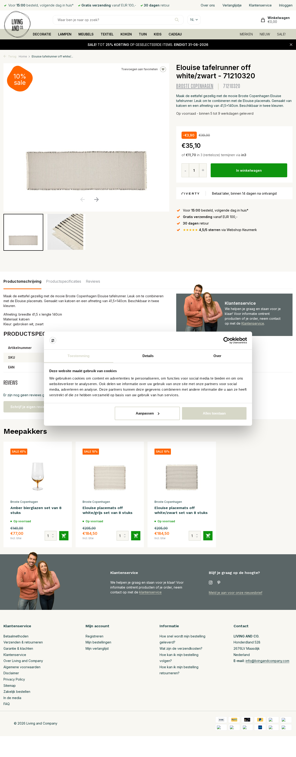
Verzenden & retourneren (23, 642)
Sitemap (9, 685)
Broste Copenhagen (194, 86)
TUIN (143, 34)
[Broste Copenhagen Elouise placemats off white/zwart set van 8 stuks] (181, 473)
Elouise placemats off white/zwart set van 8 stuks (181, 510)
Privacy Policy (14, 679)
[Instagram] (211, 583)
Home (23, 56)
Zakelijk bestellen (16, 692)
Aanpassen (145, 413)
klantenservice (150, 592)
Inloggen (286, 5)
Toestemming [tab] (78, 356)
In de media (12, 698)
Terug (11, 56)
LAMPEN (64, 34)
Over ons (208, 5)
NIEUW (265, 34)
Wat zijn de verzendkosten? (181, 648)
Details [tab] (148, 356)
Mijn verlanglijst (97, 648)
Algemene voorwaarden (21, 667)
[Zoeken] (176, 19)
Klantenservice (260, 5)
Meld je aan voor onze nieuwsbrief (235, 593)
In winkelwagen (249, 170)
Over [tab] (217, 356)
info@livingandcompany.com (267, 661)
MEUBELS (86, 34)
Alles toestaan (214, 413)
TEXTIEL (107, 34)
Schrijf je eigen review (29, 407)
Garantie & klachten (18, 648)
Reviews (93, 281)
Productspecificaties (63, 281)
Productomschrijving (22, 281)
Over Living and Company (23, 661)
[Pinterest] (219, 583)
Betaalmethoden (15, 636)
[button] (96, 199)
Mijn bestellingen (98, 642)
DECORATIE (42, 34)
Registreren (94, 636)
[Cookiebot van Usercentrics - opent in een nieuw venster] (227, 340)
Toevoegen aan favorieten (139, 69)
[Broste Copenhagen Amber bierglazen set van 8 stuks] (37, 473)
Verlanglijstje (232, 5)
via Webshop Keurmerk (220, 230)
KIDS (158, 34)
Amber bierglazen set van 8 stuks (36, 510)
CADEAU (175, 34)
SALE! (281, 34)
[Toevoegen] (63, 535)
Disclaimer (11, 673)
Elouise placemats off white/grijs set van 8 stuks (108, 510)
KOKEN (126, 34)
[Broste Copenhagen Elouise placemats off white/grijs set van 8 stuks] (110, 473)
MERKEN (246, 34)
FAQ (6, 704)
